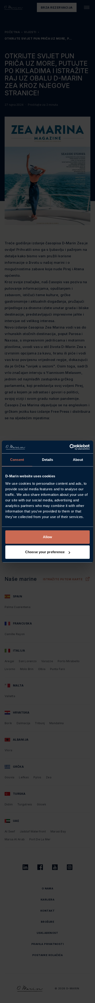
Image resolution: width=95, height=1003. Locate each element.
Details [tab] (47, 460)
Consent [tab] (17, 460)
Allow (47, 537)
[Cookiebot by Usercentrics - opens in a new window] (69, 447)
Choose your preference (45, 552)
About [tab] (78, 460)
